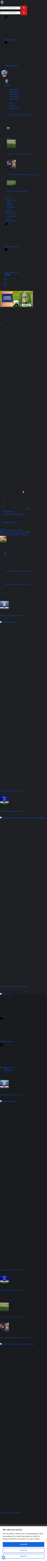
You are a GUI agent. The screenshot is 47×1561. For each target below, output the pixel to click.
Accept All (23, 1544)
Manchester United (15, 530)
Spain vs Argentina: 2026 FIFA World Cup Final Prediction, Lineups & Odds (23, 174)
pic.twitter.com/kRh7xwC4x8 (14, 514)
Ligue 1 (9, 209)
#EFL (28, 509)
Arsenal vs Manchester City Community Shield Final (18, 154)
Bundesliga (10, 207)
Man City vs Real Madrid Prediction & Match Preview (11, 811)
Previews (12, 106)
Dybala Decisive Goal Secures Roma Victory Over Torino (17, 584)
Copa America (11, 216)
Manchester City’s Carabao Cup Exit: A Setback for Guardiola (18, 571)
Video (9, 218)
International (9, 211)
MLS (10, 103)
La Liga (9, 202)
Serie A (9, 205)
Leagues (7, 198)
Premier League (12, 200)
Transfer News (14, 97)
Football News (14, 108)
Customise (23, 1550)
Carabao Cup (4, 530)
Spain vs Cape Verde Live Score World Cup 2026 (17, 191)
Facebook (9, 1070)
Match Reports (14, 92)
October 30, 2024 (10, 523)
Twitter (7, 1072)
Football (7, 85)
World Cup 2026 (10, 221)
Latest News (13, 90)
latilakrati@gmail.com (12, 40)
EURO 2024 (11, 214)
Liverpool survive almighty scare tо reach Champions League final (14, 986)
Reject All (23, 1556)
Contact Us (13, 99)
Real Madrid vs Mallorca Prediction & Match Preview (18, 114)
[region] (23, 1543)
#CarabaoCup (8, 512)
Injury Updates (14, 94)
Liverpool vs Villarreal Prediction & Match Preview (11, 790)
